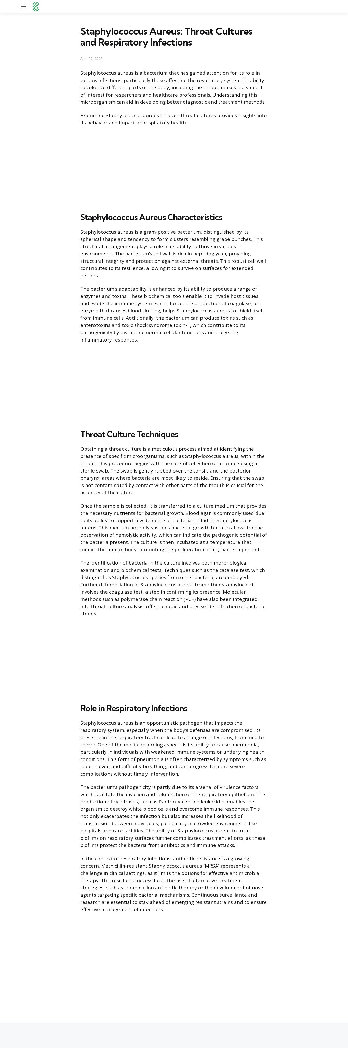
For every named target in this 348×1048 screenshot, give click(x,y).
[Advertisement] (174, 168)
